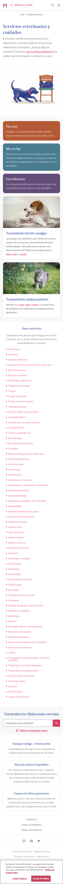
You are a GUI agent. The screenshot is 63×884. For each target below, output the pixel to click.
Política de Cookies (42, 852)
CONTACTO (31, 819)
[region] (31, 872)
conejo (22, 254)
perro (8, 254)
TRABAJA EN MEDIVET (31, 830)
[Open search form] (53, 5)
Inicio (22, 15)
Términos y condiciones (24, 857)
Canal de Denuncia (31, 825)
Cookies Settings (19, 878)
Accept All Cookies (41, 878)
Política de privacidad (22, 852)
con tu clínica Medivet (38, 51)
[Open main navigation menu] (59, 5)
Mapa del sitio (43, 857)
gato (14, 254)
